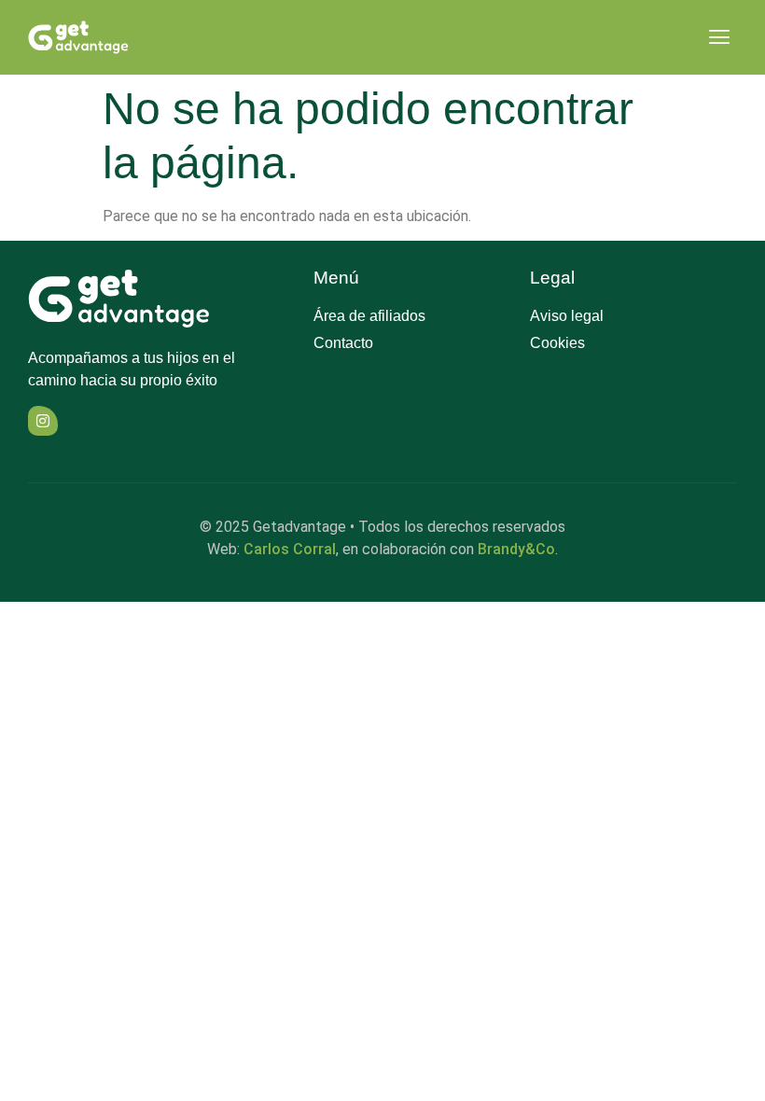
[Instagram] (43, 421)
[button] (719, 37)
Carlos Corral (289, 549)
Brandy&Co (516, 549)
